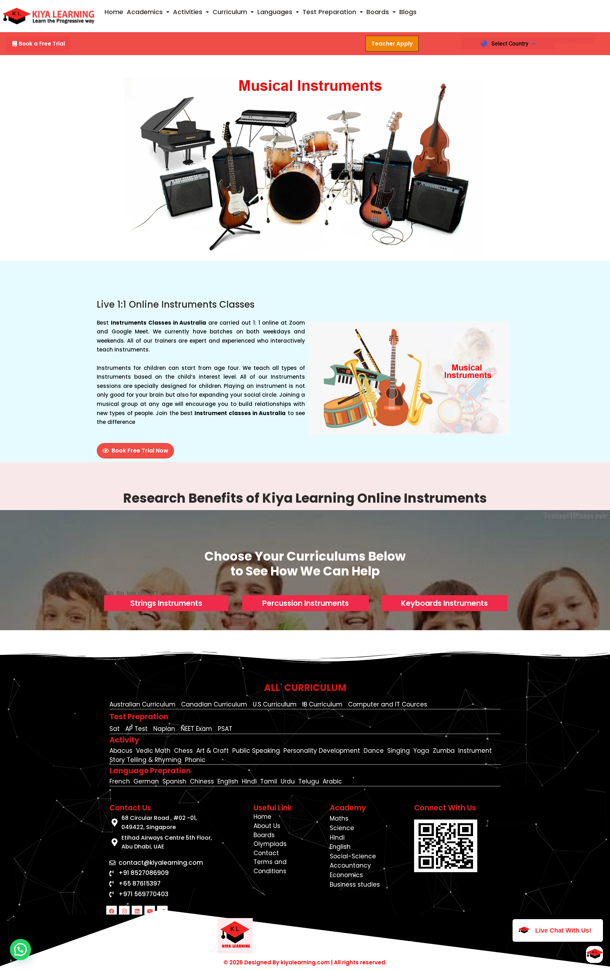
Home (113, 11)
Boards (377, 11)
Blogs (408, 11)
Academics (145, 11)
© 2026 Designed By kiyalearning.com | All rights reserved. (305, 962)
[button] (148, 12)
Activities (187, 11)
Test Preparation (329, 11)
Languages (274, 11)
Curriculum (230, 11)
